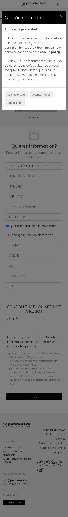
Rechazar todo (16, 94)
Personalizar (14, 102)
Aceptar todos (41, 94)
